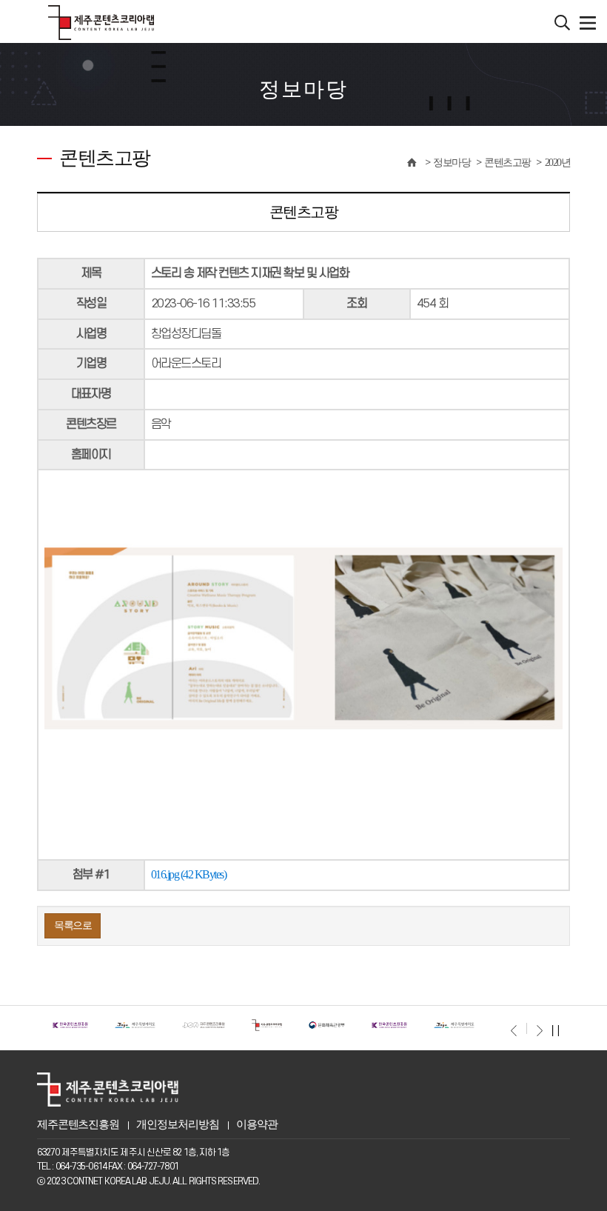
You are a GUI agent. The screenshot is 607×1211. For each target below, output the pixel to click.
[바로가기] (64, 1024)
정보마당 (451, 162)
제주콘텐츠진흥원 (78, 1124)
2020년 (558, 162)
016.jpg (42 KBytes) (189, 874)
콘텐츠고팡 (507, 162)
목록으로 (72, 925)
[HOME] (411, 162)
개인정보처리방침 (177, 1124)
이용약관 (256, 1124)
